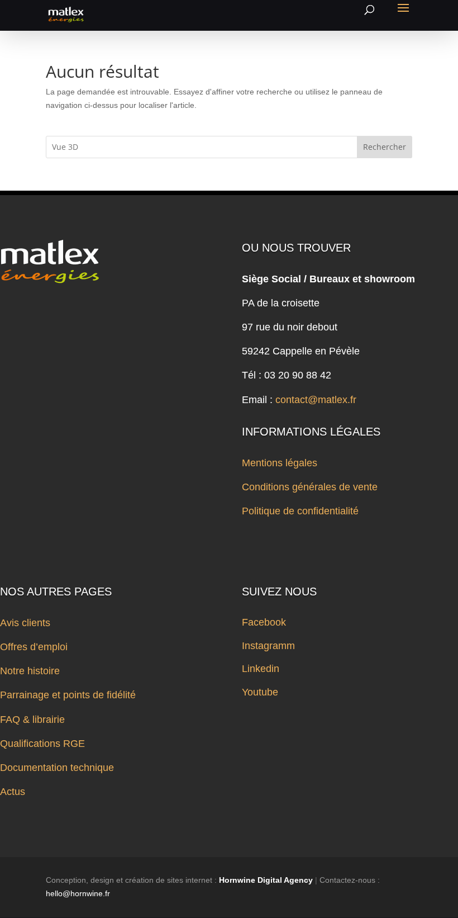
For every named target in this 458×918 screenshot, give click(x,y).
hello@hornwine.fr (78, 893)
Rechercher (384, 146)
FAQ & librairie (32, 719)
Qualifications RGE (42, 743)
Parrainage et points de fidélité (68, 695)
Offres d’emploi (34, 646)
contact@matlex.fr (315, 399)
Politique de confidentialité (300, 511)
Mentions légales (279, 463)
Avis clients (25, 622)
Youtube (260, 692)
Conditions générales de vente (310, 487)
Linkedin (260, 668)
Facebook (264, 622)
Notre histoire (30, 670)
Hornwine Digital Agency (266, 880)
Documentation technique (57, 767)
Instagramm (268, 645)
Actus (12, 791)
